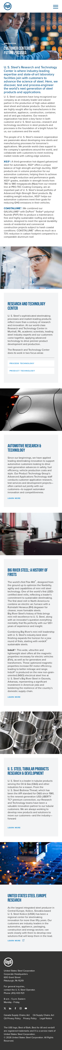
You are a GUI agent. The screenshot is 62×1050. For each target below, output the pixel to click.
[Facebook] (15, 1008)
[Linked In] (10, 1008)
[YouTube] (26, 1008)
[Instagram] (21, 1008)
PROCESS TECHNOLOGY (22, 363)
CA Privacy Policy (12, 1018)
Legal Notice (46, 1018)
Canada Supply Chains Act (17, 1015)
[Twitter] (5, 1008)
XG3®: (7, 161)
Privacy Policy (30, 1018)
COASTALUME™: (13, 208)
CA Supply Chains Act (43, 1015)
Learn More (14, 498)
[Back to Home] (6, 6)
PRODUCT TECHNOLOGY (22, 370)
